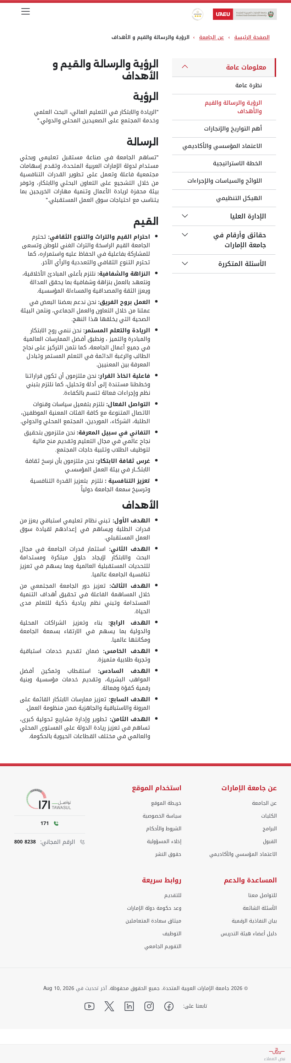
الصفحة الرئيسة (252, 37)
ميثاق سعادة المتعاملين (153, 921)
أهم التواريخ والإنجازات (233, 128)
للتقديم (172, 895)
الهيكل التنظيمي (239, 198)
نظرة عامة (248, 85)
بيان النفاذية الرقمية (254, 921)
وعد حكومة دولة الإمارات (154, 908)
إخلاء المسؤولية (164, 841)
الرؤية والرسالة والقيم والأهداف (233, 107)
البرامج (270, 828)
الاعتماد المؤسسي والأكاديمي (222, 145)
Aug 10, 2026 (58, 988)
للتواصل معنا (262, 895)
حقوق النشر (168, 854)
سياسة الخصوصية (162, 816)
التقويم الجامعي (162, 946)
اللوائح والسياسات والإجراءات (224, 180)
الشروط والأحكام (163, 828)
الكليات (269, 816)
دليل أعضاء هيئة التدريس (249, 933)
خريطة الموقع (166, 803)
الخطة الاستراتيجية (237, 163)
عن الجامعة (211, 37)
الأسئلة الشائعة (260, 908)
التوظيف (172, 933)
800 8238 (25, 842)
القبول (270, 841)
